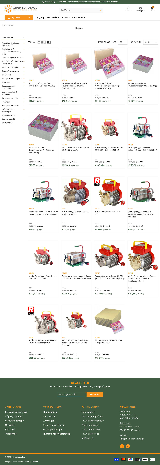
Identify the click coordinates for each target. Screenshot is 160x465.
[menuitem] (13, 44)
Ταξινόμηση (136, 42)
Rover (11, 25)
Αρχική (4, 25)
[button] (13, 75)
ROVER (31, 80)
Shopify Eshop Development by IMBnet (21, 462)
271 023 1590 (60, 2)
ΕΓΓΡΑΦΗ (94, 394)
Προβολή (32, 42)
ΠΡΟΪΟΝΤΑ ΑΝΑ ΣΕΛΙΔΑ (107, 42)
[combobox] (78, 10)
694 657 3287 (126, 430)
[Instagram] (128, 446)
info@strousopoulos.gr (132, 438)
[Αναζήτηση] (74, 10)
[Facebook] (122, 446)
